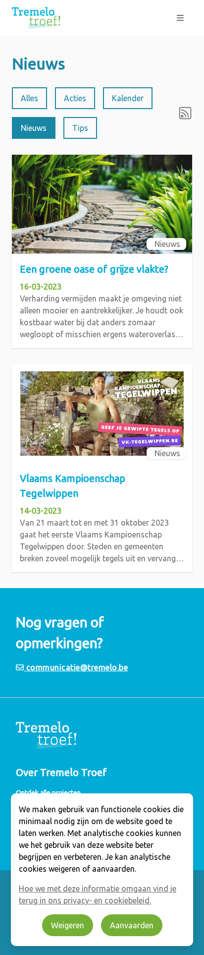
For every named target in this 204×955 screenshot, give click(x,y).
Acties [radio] (75, 98)
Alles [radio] (29, 98)
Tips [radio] (80, 127)
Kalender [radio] (128, 98)
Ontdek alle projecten (48, 792)
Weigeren (67, 925)
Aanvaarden (131, 925)
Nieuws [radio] (34, 127)
